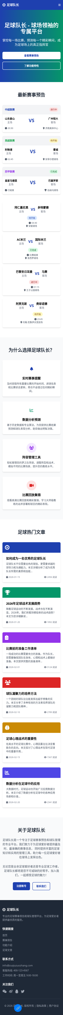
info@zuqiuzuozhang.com (17, 965)
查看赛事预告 (31, 55)
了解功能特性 (31, 65)
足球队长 (13, 5)
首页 (4, 935)
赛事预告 (7, 940)
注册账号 (21, 886)
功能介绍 (7, 945)
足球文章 (7, 950)
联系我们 (41, 886)
